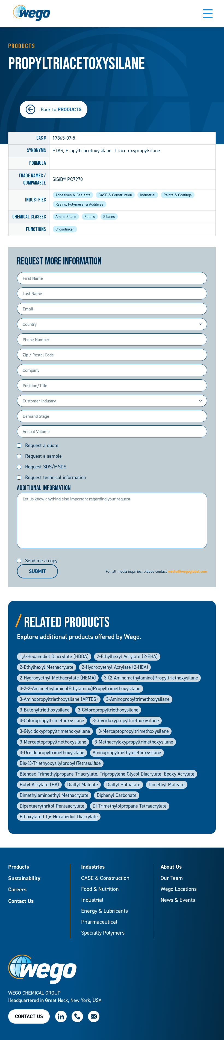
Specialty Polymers (103, 932)
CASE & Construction (115, 194)
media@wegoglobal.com (187, 571)
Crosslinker (64, 229)
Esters (89, 216)
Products (18, 867)
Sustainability (24, 878)
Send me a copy (41, 560)
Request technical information (55, 477)
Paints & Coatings (178, 194)
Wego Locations (179, 889)
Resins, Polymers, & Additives (79, 204)
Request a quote (41, 445)
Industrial (147, 194)
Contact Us (21, 901)
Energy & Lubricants (104, 911)
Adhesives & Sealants (72, 194)
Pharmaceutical (99, 921)
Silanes (109, 216)
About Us (171, 867)
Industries (93, 867)
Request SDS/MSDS (45, 466)
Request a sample (43, 456)
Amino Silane (65, 216)
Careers (17, 890)
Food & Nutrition (100, 889)
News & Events (178, 900)
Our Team (172, 878)
